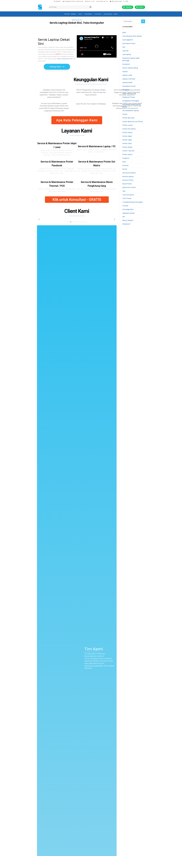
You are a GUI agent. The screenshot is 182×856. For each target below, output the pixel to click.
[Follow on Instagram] (125, 1)
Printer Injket (127, 136)
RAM (124, 162)
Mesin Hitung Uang (129, 93)
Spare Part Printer (129, 187)
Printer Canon (127, 125)
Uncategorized (127, 209)
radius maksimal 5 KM (65, 59)
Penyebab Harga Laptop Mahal (131, 105)
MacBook (125, 90)
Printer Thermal (128, 151)
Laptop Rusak (127, 82)
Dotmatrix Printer (128, 43)
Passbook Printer (128, 97)
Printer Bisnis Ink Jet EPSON (132, 121)
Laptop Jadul (127, 75)
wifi (123, 217)
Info (123, 47)
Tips (123, 191)
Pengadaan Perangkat (130, 101)
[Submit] (90, 7)
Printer (124, 114)
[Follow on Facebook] (123, 1)
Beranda (67, 14)
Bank (124, 32)
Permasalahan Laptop (130, 110)
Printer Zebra (127, 154)
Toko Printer (127, 198)
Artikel (115, 14)
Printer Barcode (128, 118)
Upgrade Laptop (128, 213)
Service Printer (127, 180)
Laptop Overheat (128, 79)
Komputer (126, 64)
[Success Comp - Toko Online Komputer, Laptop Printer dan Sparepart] (41, 7)
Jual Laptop (126, 54)
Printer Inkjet (127, 140)
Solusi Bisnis (88, 14)
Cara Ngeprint (127, 40)
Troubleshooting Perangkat (132, 202)
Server (124, 169)
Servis (80, 14)
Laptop (125, 71)
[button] (39, 219)
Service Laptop (77, 20)
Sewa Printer (127, 184)
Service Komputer (129, 173)
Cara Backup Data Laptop (132, 36)
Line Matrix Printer (129, 86)
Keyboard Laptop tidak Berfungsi (130, 59)
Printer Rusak (127, 147)
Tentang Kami (108, 14)
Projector (125, 158)
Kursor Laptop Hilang (130, 68)
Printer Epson (127, 132)
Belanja (73, 14)
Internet (125, 51)
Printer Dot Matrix (129, 129)
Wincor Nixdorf (127, 220)
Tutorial (125, 206)
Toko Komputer (128, 195)
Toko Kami (97, 14)
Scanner (125, 165)
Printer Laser (127, 143)
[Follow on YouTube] (127, 1)
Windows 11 (126, 224)
